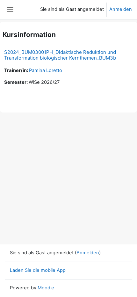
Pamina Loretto (45, 70)
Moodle (46, 288)
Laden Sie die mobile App (38, 270)
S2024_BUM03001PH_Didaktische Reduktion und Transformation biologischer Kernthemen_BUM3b (60, 55)
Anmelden (120, 9)
